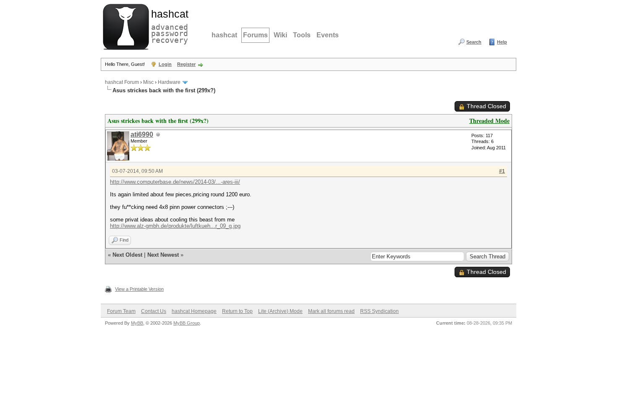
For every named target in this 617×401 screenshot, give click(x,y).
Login (165, 64)
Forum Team (121, 311)
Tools (302, 35)
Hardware (169, 82)
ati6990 (142, 134)
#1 (502, 171)
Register (186, 64)
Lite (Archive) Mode (280, 311)
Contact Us (153, 311)
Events (327, 35)
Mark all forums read (331, 311)
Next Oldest (127, 255)
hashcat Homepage (194, 311)
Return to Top (237, 311)
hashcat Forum (122, 82)
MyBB (137, 322)
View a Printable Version (139, 289)
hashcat (224, 35)
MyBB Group (186, 322)
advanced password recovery (168, 25)
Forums (255, 35)
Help (502, 41)
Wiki (280, 35)
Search (473, 41)
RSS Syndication (379, 311)
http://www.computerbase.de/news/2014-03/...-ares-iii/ (175, 182)
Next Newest (163, 255)
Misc (148, 82)
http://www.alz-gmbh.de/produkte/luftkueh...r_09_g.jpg (175, 226)
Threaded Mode (489, 120)
